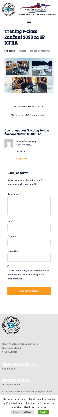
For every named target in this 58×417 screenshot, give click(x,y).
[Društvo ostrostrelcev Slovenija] (29, 9)
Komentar (14, 194)
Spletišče (12, 251)
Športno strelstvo (40, 51)
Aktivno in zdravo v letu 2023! (30, 106)
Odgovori (21, 158)
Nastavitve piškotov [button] (23, 412)
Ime (10, 220)
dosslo (11, 51)
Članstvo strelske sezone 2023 (28, 115)
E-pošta (12, 236)
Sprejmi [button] (43, 412)
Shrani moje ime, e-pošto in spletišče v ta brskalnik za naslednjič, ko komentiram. (28, 274)
